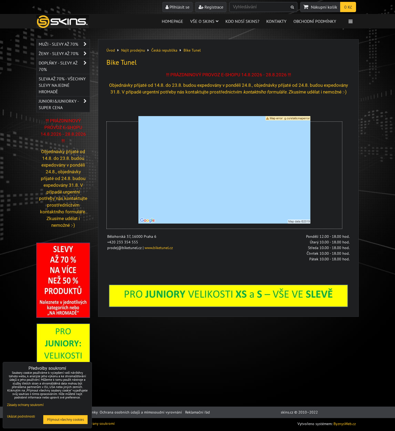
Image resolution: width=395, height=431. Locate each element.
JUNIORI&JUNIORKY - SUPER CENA (59, 104)
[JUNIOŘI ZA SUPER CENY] (228, 305)
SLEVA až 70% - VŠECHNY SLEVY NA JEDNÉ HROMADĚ (62, 85)
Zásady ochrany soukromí (94, 423)
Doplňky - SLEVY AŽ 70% (58, 66)
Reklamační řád (197, 412)
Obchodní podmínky (314, 21)
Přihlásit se (178, 7)
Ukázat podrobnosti (21, 417)
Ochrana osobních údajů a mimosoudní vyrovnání (141, 412)
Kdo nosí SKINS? (242, 21)
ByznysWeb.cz (344, 423)
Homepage (172, 21)
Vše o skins (202, 21)
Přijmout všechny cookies (65, 419)
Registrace (213, 7)
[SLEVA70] (63, 316)
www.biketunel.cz (159, 247)
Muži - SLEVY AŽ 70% (58, 44)
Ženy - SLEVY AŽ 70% (58, 53)
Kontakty (276, 21)
